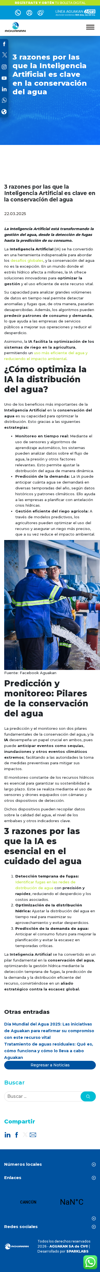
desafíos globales (27, 260)
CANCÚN (50, 1202)
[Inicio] (15, 27)
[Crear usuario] (40, 13)
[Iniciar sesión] (29, 13)
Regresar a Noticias (50, 1065)
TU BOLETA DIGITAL (50, 3)
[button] (88, 1096)
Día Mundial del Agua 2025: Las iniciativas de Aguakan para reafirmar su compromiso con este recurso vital (49, 1031)
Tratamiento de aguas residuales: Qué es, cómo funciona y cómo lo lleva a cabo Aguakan (48, 1051)
